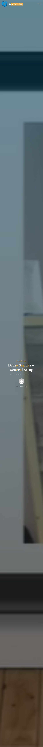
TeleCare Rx (15, 4)
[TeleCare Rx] (4, 4)
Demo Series (21, 361)
